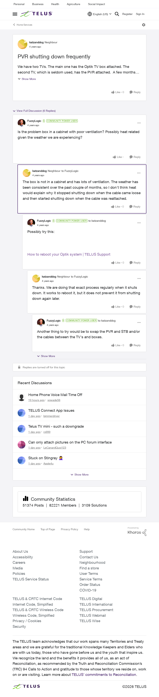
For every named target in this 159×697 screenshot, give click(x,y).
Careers (19, 562)
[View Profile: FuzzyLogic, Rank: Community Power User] (21, 123)
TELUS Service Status (31, 579)
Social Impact (96, 4)
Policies (19, 573)
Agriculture (73, 4)
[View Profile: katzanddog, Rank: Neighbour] (22, 44)
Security (19, 626)
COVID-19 (88, 590)
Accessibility (23, 557)
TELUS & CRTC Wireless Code (38, 610)
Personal (19, 4)
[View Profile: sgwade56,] (21, 397)
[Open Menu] (143, 25)
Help (87, 529)
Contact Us (89, 557)
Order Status (90, 584)
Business (37, 4)
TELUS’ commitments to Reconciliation (104, 674)
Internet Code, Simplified (33, 604)
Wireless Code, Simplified (33, 615)
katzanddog (36, 42)
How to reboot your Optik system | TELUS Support (68, 254)
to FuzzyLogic (70, 170)
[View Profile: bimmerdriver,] (21, 413)
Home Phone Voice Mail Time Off (55, 395)
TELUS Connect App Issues (51, 410)
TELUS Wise (90, 621)
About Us (20, 551)
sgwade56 (54, 400)
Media (18, 568)
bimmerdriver (51, 416)
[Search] (117, 14)
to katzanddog (97, 220)
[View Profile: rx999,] (21, 429)
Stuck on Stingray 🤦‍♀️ (45, 458)
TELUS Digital (91, 599)
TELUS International (96, 604)
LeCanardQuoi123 (54, 447)
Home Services (24, 24)
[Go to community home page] (37, 14)
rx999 (46, 431)
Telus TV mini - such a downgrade (56, 426)
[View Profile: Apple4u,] (21, 460)
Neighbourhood (92, 562)
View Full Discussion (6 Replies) (36, 110)
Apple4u (48, 463)
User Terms (89, 573)
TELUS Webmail (93, 615)
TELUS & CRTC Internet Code (37, 599)
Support (86, 551)
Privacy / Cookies (27, 621)
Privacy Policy (69, 529)
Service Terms (91, 579)
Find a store (89, 568)
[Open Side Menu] (15, 14)
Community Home (24, 529)
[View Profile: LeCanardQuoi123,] (21, 445)
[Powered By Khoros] (137, 531)
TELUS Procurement (96, 610)
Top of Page (48, 529)
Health (55, 4)
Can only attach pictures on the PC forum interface (70, 442)
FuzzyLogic (34, 120)
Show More (29, 78)
